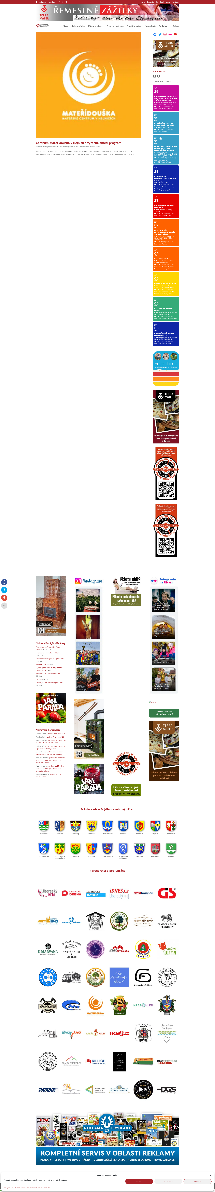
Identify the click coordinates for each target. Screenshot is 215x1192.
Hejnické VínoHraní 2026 (56, 734)
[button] (210, 1175)
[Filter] (154, 76)
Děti (77, 147)
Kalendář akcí (78, 26)
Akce (143, 2)
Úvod (66, 26)
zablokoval (164, 713)
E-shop (176, 26)
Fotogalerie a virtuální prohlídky (48, 653)
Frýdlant (39, 679)
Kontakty (175, 2)
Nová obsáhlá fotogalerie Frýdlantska (50, 659)
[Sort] (158, 76)
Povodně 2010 (41, 664)
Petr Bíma (43, 147)
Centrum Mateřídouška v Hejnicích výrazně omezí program (79, 143)
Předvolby (197, 1181)
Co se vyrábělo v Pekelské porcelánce (49, 683)
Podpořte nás (152, 2)
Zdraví (98, 147)
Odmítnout (168, 1181)
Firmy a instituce (115, 26)
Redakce (163, 26)
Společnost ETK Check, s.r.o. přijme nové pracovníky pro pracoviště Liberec (50, 760)
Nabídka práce (134, 26)
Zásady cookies (8, 1188)
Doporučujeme (84, 147)
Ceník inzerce (165, 2)
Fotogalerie (150, 26)
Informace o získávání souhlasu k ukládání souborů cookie (32, 1188)
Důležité (92, 147)
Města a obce (95, 26)
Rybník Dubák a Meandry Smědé (48, 673)
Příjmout (139, 1181)
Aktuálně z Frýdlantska (67, 147)
